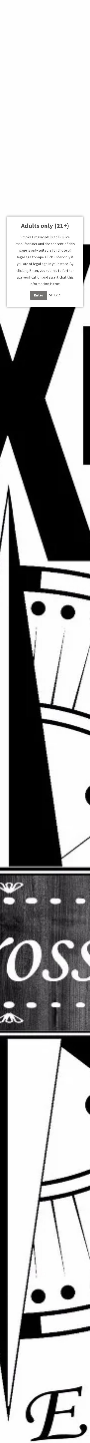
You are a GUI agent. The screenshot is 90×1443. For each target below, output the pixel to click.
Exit (57, 295)
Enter (38, 295)
